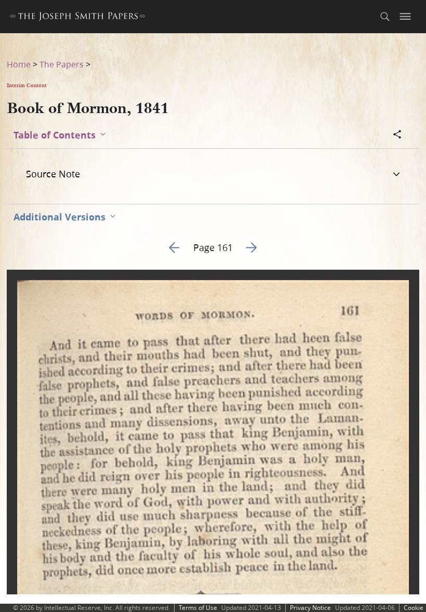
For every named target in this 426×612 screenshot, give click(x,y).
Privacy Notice (310, 607)
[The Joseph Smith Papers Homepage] (77, 18)
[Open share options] (397, 135)
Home (19, 64)
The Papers (61, 64)
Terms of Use (198, 607)
